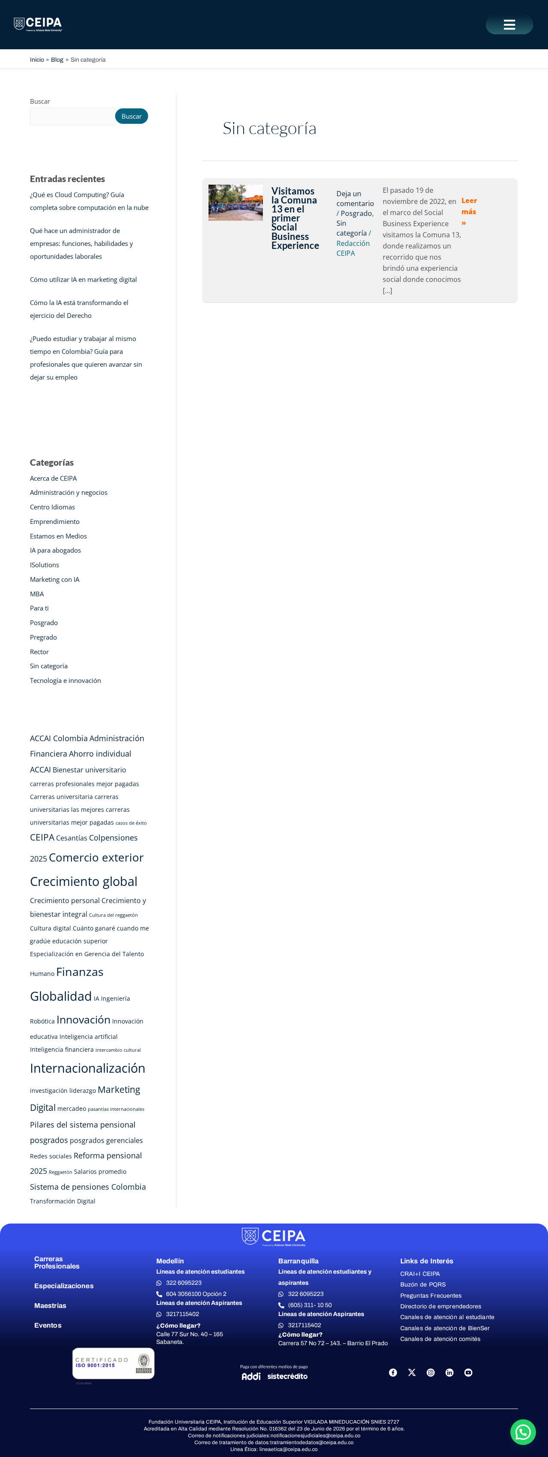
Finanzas (80, 971)
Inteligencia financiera (62, 1049)
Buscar (40, 101)
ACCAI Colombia (59, 738)
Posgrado (44, 622)
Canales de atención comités (440, 1339)
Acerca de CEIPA (53, 478)
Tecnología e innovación (65, 680)
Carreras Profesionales (57, 1262)
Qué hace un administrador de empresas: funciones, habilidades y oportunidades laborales (81, 243)
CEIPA (42, 837)
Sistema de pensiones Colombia (88, 1187)
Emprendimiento (55, 521)
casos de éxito (131, 823)
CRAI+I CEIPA (420, 1274)
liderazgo (82, 1090)
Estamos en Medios (58, 536)
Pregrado (43, 637)
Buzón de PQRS (423, 1284)
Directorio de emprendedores (441, 1306)
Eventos (48, 1325)
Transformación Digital (62, 1201)
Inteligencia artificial (89, 1036)
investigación (49, 1090)
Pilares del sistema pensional (83, 1124)
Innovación (83, 1019)
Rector (39, 651)
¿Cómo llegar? (178, 1325)
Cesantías (71, 838)
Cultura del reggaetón (113, 915)
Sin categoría (49, 665)
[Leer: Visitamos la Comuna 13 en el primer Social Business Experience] (235, 201)
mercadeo (71, 1108)
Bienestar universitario (89, 770)
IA (96, 998)
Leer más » (469, 211)
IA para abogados (55, 550)
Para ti (39, 608)
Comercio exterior (96, 857)
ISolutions (44, 564)
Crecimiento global (83, 881)
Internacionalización (88, 1068)
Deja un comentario (355, 198)
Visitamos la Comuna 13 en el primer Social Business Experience (295, 218)
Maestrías (50, 1305)
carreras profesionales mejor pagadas (84, 784)
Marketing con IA (54, 579)
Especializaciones (64, 1285)
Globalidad (61, 995)
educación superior (80, 941)
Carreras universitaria (61, 797)
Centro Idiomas (52, 507)
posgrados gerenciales (106, 1140)
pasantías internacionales (116, 1109)
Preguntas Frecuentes (431, 1295)
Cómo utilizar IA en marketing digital (83, 279)
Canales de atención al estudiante (447, 1317)
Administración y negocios (68, 492)
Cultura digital (50, 928)
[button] (509, 24)
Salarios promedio (100, 1171)
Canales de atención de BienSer (445, 1328)
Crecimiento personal (65, 900)
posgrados (49, 1140)
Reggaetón (60, 1172)
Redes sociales (51, 1156)
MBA (37, 593)
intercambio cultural (118, 1050)
